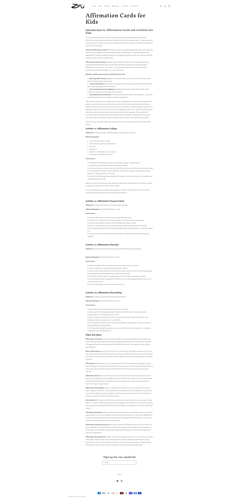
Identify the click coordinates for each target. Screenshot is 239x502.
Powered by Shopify (80, 496)
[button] (116, 6)
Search (119, 474)
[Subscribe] (134, 462)
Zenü (74, 496)
